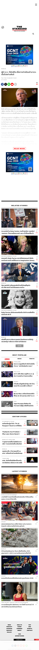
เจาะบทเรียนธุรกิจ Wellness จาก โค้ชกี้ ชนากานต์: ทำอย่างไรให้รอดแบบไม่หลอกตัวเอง (17, 606)
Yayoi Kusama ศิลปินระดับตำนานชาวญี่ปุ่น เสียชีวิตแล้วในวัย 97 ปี (23, 405)
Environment (12, 495)
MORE (19, 346)
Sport (16, 381)
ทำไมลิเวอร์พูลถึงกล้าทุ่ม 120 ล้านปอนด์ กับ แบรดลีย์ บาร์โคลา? (24, 385)
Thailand (17, 362)
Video (19, 626)
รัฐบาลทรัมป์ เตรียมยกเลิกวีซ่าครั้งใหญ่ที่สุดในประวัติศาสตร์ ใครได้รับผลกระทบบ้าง (15, 286)
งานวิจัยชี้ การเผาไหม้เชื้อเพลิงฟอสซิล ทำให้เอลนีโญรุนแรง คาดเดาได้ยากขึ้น (17, 498)
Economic (4, 229)
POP (15, 256)
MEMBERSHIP (19, 639)
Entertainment (6, 256)
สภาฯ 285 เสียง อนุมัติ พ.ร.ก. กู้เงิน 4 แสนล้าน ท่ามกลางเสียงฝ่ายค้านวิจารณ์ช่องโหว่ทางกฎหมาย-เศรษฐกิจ (24, 375)
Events (29, 628)
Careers (19, 628)
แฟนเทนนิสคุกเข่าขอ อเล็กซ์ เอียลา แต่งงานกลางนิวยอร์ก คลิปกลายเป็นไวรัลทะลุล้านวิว (16, 525)
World (3, 69)
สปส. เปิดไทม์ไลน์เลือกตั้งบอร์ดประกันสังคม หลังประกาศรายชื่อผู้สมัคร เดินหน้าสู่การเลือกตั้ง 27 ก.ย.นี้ (12, 461)
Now (29, 626)
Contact (30, 630)
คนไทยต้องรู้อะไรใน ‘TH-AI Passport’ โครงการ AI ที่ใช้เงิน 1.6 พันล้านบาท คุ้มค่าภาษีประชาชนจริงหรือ (12, 424)
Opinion (25, 602)
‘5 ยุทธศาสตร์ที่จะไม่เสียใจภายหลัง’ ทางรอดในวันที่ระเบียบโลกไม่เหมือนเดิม (12, 443)
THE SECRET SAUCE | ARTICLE (11, 602)
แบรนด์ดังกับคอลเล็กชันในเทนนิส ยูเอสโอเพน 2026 (17, 578)
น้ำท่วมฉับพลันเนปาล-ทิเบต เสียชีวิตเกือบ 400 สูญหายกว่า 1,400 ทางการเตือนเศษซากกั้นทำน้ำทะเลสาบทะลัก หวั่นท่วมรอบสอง (16, 552)
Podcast (9, 626)
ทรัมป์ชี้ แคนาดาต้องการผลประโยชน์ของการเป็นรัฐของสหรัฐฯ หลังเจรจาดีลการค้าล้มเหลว (17, 340)
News (9, 624)
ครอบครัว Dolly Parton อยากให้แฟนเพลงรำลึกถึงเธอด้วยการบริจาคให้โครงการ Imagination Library (17, 259)
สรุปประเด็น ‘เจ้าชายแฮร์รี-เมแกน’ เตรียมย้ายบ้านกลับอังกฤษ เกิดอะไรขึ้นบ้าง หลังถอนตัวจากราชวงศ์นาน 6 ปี (12, 452)
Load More (19, 611)
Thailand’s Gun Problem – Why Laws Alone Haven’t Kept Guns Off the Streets (11, 433)
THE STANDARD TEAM (10, 78)
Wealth (19, 624)
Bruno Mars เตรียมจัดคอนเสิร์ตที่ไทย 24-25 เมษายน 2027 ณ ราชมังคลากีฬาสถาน (24, 395)
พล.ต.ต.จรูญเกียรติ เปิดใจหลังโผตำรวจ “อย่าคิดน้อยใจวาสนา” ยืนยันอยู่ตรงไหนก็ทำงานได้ (24, 365)
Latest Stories (19, 471)
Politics (17, 372)
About (19, 630)
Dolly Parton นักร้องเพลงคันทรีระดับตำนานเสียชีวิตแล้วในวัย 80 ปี (18, 313)
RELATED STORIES (19, 205)
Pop (29, 624)
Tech (11, 229)
